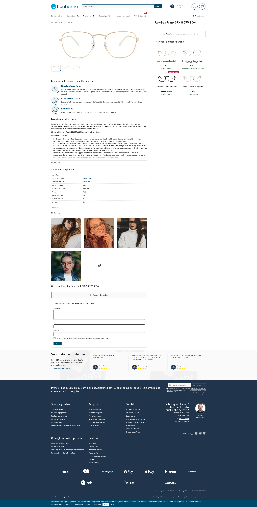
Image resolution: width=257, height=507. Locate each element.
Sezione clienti (93, 425)
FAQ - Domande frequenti (97, 422)
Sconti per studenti (132, 429)
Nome (56, 323)
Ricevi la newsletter (199, 385)
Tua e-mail (57, 331)
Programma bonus (132, 413)
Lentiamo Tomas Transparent (192, 87)
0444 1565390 (184, 419)
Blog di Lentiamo (94, 453)
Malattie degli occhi (58, 446)
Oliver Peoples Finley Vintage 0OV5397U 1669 (192, 62)
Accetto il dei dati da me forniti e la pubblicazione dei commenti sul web (82, 338)
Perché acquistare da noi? (97, 456)
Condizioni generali (57, 422)
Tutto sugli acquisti (57, 409)
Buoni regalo (130, 416)
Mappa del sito (94, 462)
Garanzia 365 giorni (95, 413)
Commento (57, 308)
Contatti (91, 459)
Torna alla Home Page (57, 497)
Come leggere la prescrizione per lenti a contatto (67, 450)
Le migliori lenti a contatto (60, 443)
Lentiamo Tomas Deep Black (167, 87)
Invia (57, 343)
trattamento (66, 338)
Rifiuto (113, 504)
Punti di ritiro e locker (58, 419)
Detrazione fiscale (95, 416)
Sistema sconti (131, 425)
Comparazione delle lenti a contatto (63, 453)
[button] (56, 68)
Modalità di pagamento (59, 413)
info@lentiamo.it (183, 421)
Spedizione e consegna (59, 416)
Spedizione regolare (133, 409)
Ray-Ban (70, 22)
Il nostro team (93, 446)
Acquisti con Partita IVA (97, 419)
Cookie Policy (135, 501)
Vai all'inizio (68, 497)
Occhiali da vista (60, 22)
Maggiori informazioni (93, 504)
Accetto (106, 504)
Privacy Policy (77, 504)
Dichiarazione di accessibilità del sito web (65, 425)
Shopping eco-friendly (133, 432)
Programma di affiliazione (135, 422)
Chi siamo (92, 443)
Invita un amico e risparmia (135, 419)
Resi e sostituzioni (95, 409)
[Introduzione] (52, 22)
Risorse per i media (95, 450)
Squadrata (87, 178)
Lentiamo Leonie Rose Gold (166, 61)
